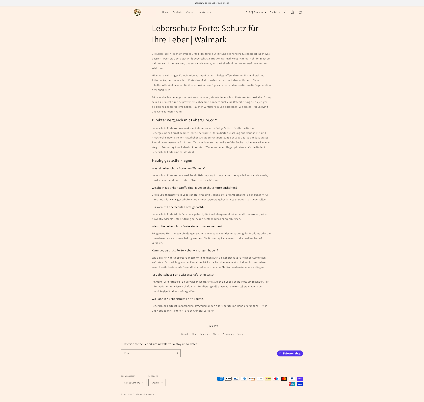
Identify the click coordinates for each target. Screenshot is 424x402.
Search (185, 334)
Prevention (228, 334)
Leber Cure (132, 394)
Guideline (205, 334)
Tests (240, 334)
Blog (194, 334)
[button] (285, 12)
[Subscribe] (176, 353)
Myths (216, 334)
